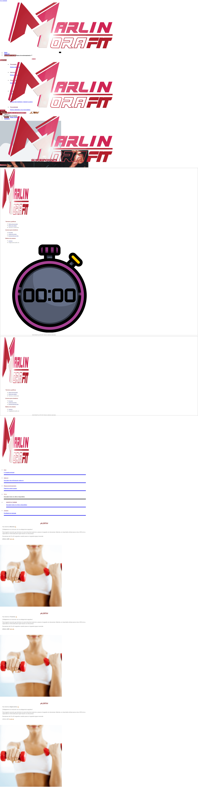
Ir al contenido (3, 0)
